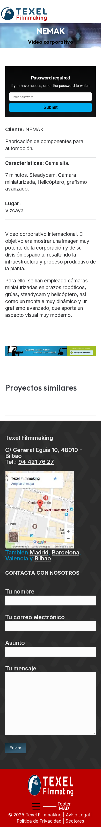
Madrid (39, 552)
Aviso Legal (78, 814)
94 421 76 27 (36, 461)
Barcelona (65, 552)
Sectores (75, 821)
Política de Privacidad (39, 821)
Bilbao (42, 558)
